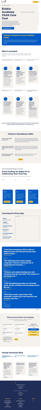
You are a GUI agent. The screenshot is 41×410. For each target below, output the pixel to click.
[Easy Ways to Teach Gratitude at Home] (20, 359)
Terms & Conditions (20, 393)
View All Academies (8, 400)
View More (20, 159)
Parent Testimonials (8, 406)
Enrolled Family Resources (20, 400)
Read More (5, 377)
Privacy (9, 341)
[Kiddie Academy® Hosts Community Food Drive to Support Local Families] (8, 359)
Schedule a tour (34, 329)
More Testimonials (7, 306)
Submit (16, 339)
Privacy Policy (20, 392)
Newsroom (7, 403)
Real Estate (20, 405)
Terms (6, 341)
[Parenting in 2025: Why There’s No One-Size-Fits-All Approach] (33, 359)
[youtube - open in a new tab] (32, 400)
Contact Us (20, 406)
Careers (20, 402)
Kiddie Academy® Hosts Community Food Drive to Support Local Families (7, 366)
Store (7, 405)
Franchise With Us (20, 403)
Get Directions (33, 334)
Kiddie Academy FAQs (7, 402)
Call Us (31, 201)
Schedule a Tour (7, 201)
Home (3, 5)
